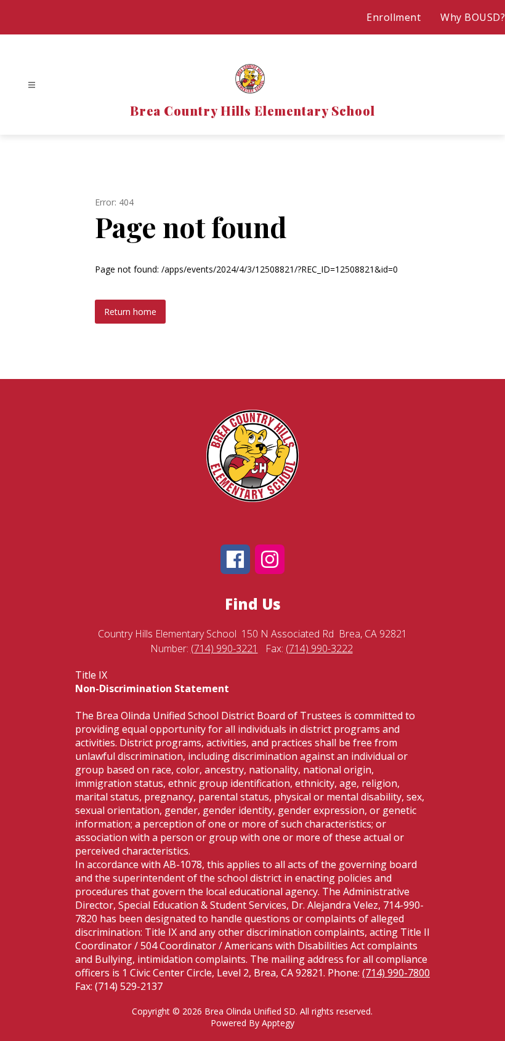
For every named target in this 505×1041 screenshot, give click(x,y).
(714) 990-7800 (396, 972)
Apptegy (278, 1023)
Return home (130, 311)
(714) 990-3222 (319, 648)
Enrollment (393, 17)
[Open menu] (32, 85)
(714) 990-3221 (224, 648)
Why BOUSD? (472, 17)
